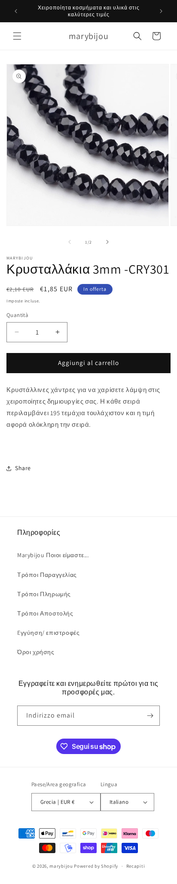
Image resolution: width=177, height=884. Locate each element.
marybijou (61, 866)
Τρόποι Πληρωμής (44, 594)
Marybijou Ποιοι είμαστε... (53, 555)
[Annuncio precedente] (15, 11)
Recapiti (135, 866)
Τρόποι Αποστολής (45, 613)
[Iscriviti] (149, 716)
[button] (17, 36)
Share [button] (23, 468)
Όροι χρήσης (36, 652)
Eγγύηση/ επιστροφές (48, 633)
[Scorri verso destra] (107, 241)
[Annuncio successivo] (161, 11)
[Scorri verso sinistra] (69, 241)
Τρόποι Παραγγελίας (47, 575)
